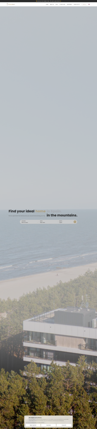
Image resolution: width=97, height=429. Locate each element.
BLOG (57, 4)
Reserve (84, 4)
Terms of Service (41, 422)
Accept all (64, 425)
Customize (48, 425)
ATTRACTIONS (62, 4)
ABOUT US (52, 4)
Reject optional (33, 425)
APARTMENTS (69, 4)
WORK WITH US (77, 4)
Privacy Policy (34, 422)
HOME (47, 4)
